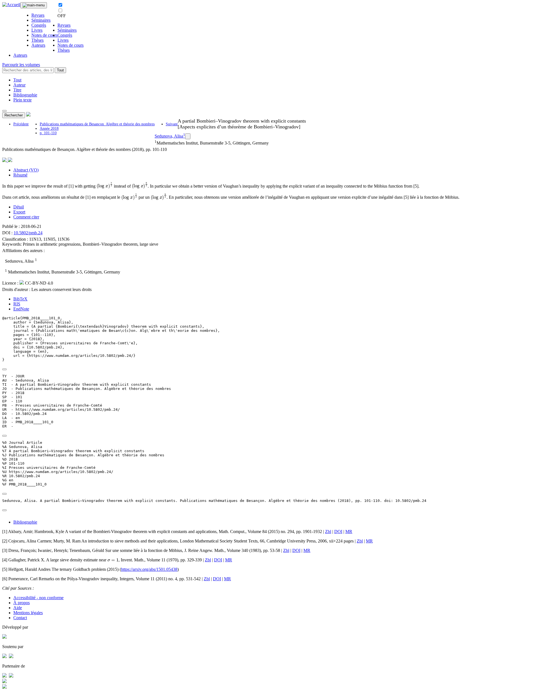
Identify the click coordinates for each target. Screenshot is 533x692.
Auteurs (38, 45)
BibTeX (20, 299)
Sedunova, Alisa (169, 136)
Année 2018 (49, 128)
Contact (20, 617)
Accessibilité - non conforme (38, 597)
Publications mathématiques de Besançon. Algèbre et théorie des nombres (97, 124)
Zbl (328, 531)
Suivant (172, 124)
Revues (37, 15)
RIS (16, 304)
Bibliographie (25, 95)
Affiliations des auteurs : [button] (23, 250)
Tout (60, 70)
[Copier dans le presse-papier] (4, 369)
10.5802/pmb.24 (28, 232)
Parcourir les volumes (21, 64)
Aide (17, 607)
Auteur (19, 85)
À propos (21, 602)
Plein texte (22, 100)
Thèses (37, 40)
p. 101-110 (48, 133)
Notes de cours (44, 35)
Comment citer (26, 217)
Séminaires (41, 20)
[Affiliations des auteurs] (187, 136)
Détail (18, 207)
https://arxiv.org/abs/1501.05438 (149, 569)
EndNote (21, 309)
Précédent (21, 124)
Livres (36, 30)
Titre (17, 90)
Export (19, 212)
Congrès (38, 25)
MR (348, 531)
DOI (338, 531)
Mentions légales (28, 612)
